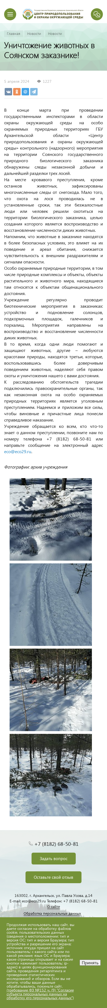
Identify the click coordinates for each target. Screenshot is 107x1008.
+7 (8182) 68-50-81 (56, 843)
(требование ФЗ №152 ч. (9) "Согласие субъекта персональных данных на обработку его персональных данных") (40, 993)
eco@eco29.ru (17, 451)
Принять (90, 962)
